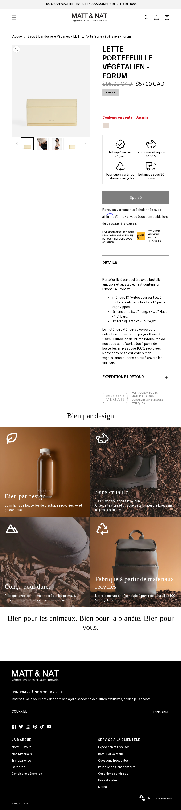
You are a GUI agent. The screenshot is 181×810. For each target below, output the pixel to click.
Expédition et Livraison (114, 747)
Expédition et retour (123, 377)
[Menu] (14, 17)
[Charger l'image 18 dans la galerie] (72, 144)
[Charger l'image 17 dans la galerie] (57, 144)
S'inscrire (161, 712)
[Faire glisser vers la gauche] (17, 143)
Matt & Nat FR (25, 804)
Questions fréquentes (113, 760)
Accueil (17, 36)
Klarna (102, 787)
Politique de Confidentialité (117, 767)
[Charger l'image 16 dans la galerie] (42, 144)
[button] (146, 17)
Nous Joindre (107, 780)
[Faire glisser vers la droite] (85, 143)
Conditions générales (27, 773)
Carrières (18, 767)
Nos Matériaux (22, 754)
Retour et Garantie (111, 754)
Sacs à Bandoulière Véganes (48, 36)
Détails (109, 263)
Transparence (21, 760)
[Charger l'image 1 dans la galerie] (27, 144)
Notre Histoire (22, 747)
